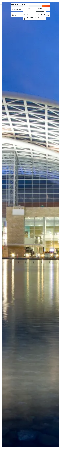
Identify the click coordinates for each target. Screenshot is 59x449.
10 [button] (24, 14)
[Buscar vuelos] (1, 2)
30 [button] (33, 17)
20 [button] (44, 14)
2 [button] (33, 11)
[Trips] (1, 11)
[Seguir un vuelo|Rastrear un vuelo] (1, 8)
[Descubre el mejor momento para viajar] (1, 9)
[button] (1, 1)
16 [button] (33, 14)
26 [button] (27, 17)
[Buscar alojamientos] (1, 4)
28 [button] (30, 17)
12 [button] (27, 14)
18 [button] (41, 14)
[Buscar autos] (1, 5)
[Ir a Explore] (1, 7)
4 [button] (41, 11)
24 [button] (24, 17)
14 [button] (30, 14)
